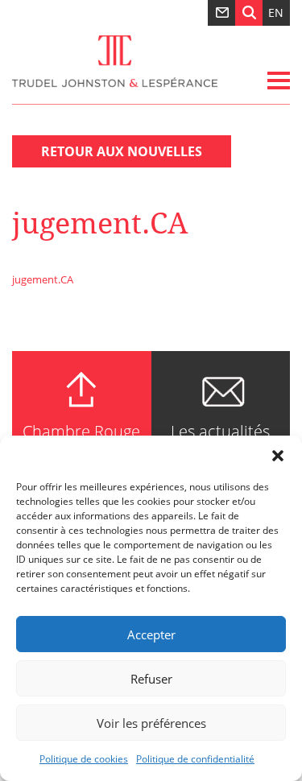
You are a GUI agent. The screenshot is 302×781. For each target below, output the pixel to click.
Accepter (151, 634)
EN (275, 12)
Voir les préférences (151, 723)
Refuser (151, 679)
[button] (278, 456)
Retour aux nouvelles (121, 151)
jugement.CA (42, 279)
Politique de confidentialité (195, 759)
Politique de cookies (83, 759)
